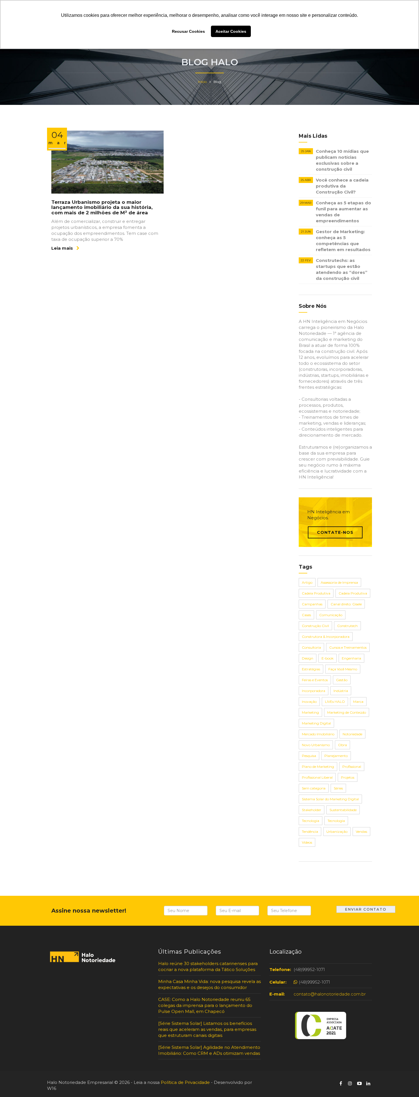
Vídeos (307, 842)
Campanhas (312, 604)
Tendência (310, 831)
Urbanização (336, 831)
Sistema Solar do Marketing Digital (330, 799)
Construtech (347, 626)
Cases (306, 615)
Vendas (361, 831)
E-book (327, 658)
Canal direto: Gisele (346, 604)
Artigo (307, 582)
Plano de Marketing (318, 766)
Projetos (347, 777)
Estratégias (311, 669)
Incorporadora (313, 691)
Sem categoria (314, 788)
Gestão (341, 680)
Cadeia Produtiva (316, 593)
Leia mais (62, 248)
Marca (358, 701)
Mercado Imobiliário (318, 734)
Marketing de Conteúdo (346, 712)
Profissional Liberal (317, 777)
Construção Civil (315, 626)
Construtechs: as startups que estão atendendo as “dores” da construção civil (341, 269)
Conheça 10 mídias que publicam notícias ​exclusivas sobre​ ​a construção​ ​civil (342, 160)
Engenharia (351, 658)
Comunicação (330, 615)
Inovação (309, 701)
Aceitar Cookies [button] (230, 31)
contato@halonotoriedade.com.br (330, 994)
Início (202, 82)
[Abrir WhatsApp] (14, 1082)
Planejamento (336, 756)
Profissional (351, 766)
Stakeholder (311, 810)
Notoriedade (352, 734)
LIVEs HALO (335, 701)
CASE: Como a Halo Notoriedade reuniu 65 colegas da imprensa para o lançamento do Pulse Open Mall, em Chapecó (205, 1005)
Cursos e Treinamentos (348, 647)
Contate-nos (335, 532)
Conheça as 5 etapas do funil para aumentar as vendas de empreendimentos (343, 211)
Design (307, 658)
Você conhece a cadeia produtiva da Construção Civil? (342, 186)
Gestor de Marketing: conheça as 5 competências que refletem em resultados (343, 240)
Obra (342, 745)
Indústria (340, 691)
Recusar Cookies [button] (188, 31)
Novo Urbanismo (316, 745)
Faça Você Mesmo (342, 669)
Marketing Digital (316, 723)
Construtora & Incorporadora (325, 636)
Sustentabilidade (343, 810)
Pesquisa (309, 756)
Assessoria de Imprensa (339, 582)
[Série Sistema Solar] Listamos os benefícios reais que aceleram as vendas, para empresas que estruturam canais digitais (207, 1029)
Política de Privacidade (185, 1082)
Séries (338, 788)
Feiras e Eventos (315, 680)
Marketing (310, 712)
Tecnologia (310, 821)
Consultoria (311, 647)
